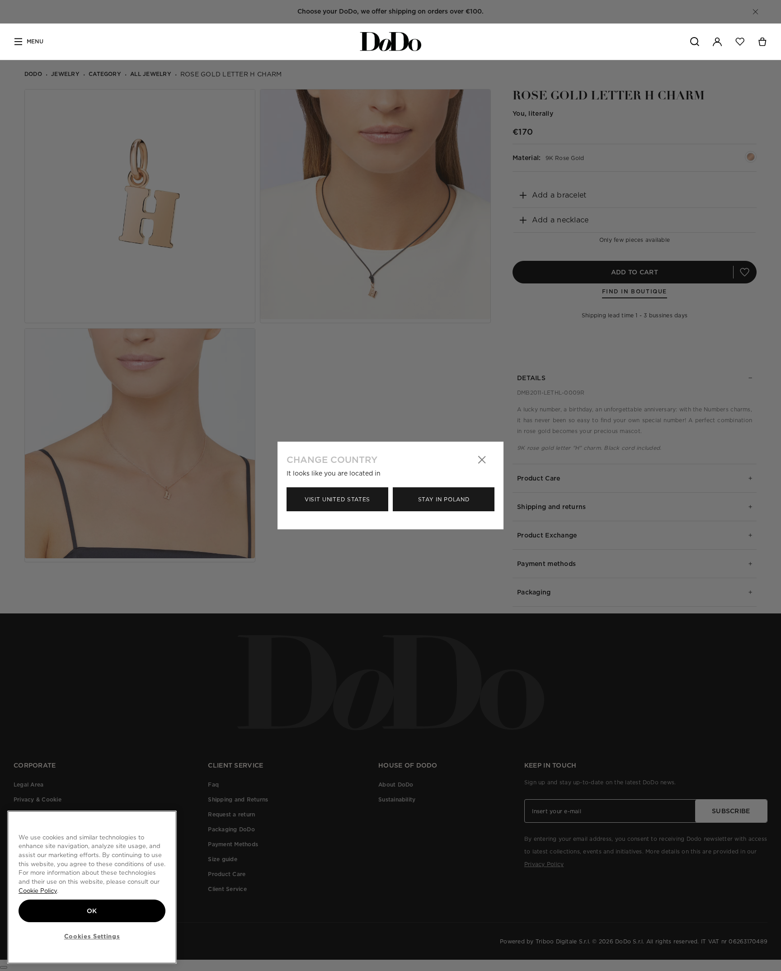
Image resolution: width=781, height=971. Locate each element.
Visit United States (337, 499)
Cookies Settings (92, 936)
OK (92, 910)
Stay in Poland (444, 499)
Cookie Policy (38, 890)
